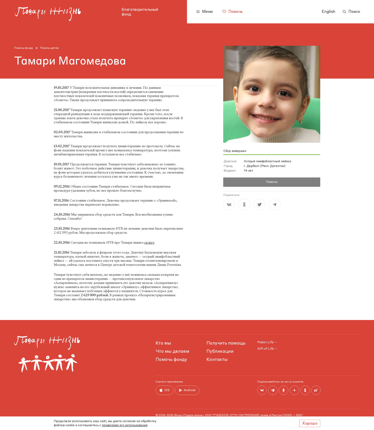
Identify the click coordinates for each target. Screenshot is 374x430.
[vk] (229, 204)
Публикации (219, 351)
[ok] (244, 204)
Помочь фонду (23, 48)
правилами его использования (125, 425)
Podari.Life (265, 342)
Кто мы (163, 343)
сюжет (149, 242)
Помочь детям (49, 48)
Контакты (217, 359)
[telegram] (274, 204)
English (328, 12)
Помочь (271, 182)
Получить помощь (225, 343)
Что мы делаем (172, 351)
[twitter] (259, 204)
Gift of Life (265, 348)
